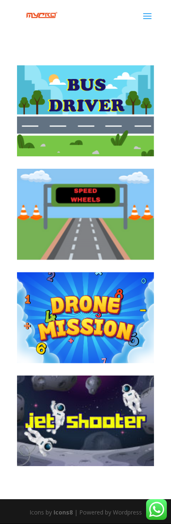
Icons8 (64, 512)
